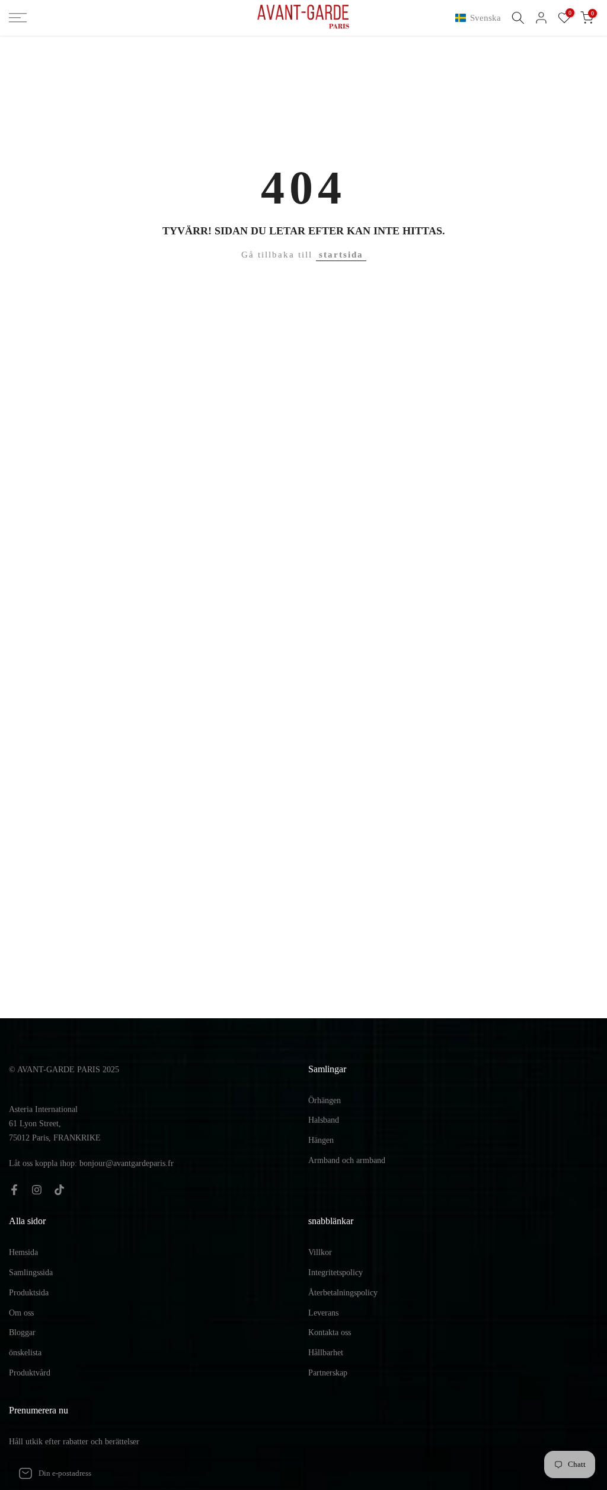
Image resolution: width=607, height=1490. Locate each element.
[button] (480, 18)
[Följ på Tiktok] (59, 1190)
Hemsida (23, 1252)
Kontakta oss (329, 1332)
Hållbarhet (325, 1352)
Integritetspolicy (335, 1272)
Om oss (21, 1312)
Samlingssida (31, 1272)
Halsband (323, 1120)
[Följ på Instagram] (36, 1190)
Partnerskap (327, 1372)
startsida (341, 254)
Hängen (321, 1140)
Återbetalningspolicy (343, 1292)
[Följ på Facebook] (14, 1190)
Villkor (320, 1252)
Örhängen (324, 1100)
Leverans (323, 1312)
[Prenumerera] (278, 1473)
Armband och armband (346, 1160)
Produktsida (29, 1292)
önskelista (25, 1352)
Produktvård (29, 1372)
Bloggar (22, 1332)
